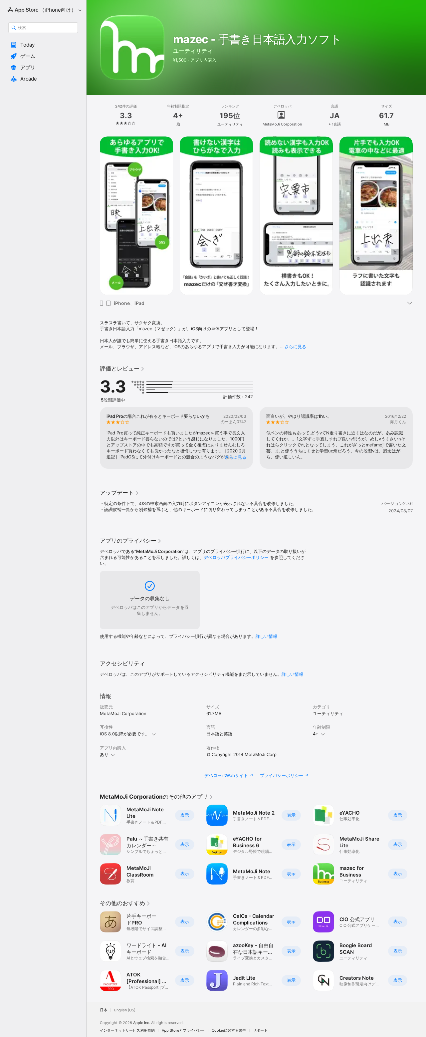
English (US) (124, 1010)
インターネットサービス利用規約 (127, 1030)
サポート (260, 1030)
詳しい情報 (266, 636)
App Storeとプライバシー (183, 1030)
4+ (316, 733)
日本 (103, 1010)
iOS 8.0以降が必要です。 (124, 733)
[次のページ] (419, 215)
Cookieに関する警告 (229, 1030)
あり (104, 754)
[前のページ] (93, 215)
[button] (43, 45)
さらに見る (295, 346)
